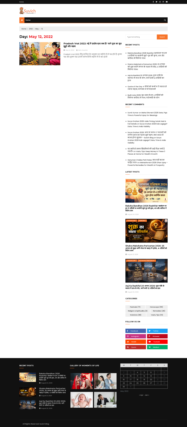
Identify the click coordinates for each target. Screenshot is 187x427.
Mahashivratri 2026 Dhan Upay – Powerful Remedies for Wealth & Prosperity (148, 163)
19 (144, 379)
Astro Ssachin (83, 50)
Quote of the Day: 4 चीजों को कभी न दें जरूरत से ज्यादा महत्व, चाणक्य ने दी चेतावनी (147, 87)
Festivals (131, 180)
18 (137, 379)
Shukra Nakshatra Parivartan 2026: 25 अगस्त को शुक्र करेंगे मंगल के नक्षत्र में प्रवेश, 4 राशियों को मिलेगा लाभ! (147, 67)
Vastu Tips (157, 315)
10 (130, 376)
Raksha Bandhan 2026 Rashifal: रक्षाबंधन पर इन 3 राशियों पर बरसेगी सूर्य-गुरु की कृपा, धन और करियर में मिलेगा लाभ (147, 56)
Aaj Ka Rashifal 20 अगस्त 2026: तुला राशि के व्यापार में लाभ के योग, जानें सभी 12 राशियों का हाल (146, 78)
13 (151, 376)
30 (124, 386)
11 (137, 376)
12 (144, 376)
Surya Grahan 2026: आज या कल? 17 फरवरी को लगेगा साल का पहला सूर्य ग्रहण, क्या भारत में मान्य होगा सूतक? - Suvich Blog (147, 135)
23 (124, 383)
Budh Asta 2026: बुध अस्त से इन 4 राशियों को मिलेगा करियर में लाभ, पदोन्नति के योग (145, 96)
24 (131, 383)
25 (137, 383)
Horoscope (131, 220)
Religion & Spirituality (146, 260)
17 (130, 379)
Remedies (142, 220)
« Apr (141, 395)
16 (124, 379)
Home (21, 2)
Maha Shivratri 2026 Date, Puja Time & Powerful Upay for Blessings (147, 114)
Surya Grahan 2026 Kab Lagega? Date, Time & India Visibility (147, 125)
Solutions (135, 315)
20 (151, 379)
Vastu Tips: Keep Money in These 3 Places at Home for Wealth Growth (146, 152)
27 (151, 383)
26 (144, 383)
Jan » (147, 395)
